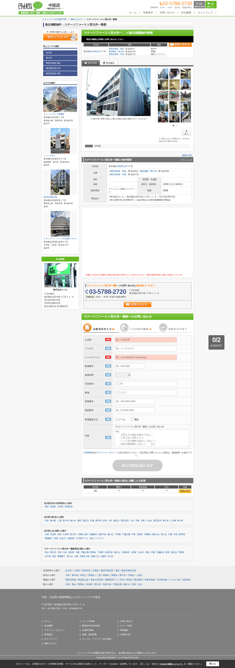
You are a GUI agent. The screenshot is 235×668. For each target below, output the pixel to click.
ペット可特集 (88, 621)
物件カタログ (50, 643)
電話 (136, 419)
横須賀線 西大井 (53, 68)
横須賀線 (112, 51)
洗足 (54, 556)
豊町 (79, 520)
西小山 (164, 534)
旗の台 (73, 520)
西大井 (97, 51)
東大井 (166, 520)
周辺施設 (124, 630)
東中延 (53, 520)
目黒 (59, 534)
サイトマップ (50, 639)
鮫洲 (56, 538)
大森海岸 (71, 538)
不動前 (147, 534)
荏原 (105, 520)
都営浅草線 (113, 49)
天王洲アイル (82, 538)
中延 (122, 54)
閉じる (212, 664)
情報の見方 (187, 155)
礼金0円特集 (88, 630)
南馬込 (106, 575)
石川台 (110, 556)
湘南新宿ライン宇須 (114, 579)
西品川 (86, 520)
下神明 (118, 534)
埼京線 (129, 579)
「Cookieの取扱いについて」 (171, 664)
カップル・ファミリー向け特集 (96, 639)
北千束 (48, 556)
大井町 (66, 534)
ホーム (47, 621)
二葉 (59, 520)
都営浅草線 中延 (53, 73)
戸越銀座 (93, 534)
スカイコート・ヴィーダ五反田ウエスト (60, 238)
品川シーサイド (97, 538)
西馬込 (93, 552)
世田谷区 (69, 507)
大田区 (60, 507)
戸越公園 (126, 534)
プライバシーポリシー (107, 452)
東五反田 (157, 520)
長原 (147, 552)
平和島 (181, 552)
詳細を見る (185, 491)
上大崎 (173, 520)
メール (121, 419)
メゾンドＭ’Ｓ (49, 155)
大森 (77, 552)
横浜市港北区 (107, 570)
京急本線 (186, 579)
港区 (47, 507)
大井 (110, 520)
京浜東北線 (162, 579)
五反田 (53, 534)
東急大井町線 (97, 579)
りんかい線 (174, 579)
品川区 (92, 51)
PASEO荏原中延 (50, 197)
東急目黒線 (150, 579)
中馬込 (131, 575)
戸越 (92, 520)
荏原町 (140, 534)
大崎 (143, 520)
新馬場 (182, 534)
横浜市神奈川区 (129, 570)
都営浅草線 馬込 (53, 63)
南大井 (180, 520)
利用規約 (89, 452)
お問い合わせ (126, 621)
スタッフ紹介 (126, 625)
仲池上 (83, 575)
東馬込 (114, 575)
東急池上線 (83, 579)
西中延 (98, 520)
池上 (140, 584)
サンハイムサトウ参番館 (54, 114)
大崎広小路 (82, 534)
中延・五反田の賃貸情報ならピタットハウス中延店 (71, 597)
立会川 (62, 538)
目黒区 (53, 507)
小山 (132, 520)
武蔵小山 (155, 534)
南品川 (116, 520)
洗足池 (174, 552)
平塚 (137, 520)
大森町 (103, 556)
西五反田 (125, 520)
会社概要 (48, 625)
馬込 (122, 49)
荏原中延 (102, 534)
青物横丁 (49, 538)
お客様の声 (125, 634)
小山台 (149, 520)
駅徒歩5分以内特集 (91, 625)
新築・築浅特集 (89, 634)
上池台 (139, 575)
